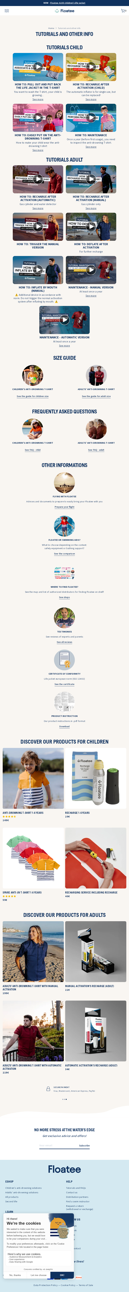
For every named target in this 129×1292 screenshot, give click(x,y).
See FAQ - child (32, 449)
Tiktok (69, 1243)
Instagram (71, 1225)
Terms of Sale (86, 1285)
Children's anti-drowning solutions (23, 1187)
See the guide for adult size (96, 396)
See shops (64, 597)
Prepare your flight (64, 506)
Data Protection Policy (45, 1285)
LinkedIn (70, 1234)
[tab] (62, 1099)
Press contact (73, 1248)
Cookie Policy (68, 1285)
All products (11, 1196)
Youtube (70, 1239)
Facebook (71, 1230)
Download (64, 726)
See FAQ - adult (96, 449)
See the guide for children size (33, 396)
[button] (9, 816)
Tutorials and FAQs (76, 1187)
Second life (11, 1201)
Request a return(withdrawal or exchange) (79, 1207)
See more (38, 99)
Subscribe (84, 1145)
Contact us (71, 1192)
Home (51, 28)
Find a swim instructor (78, 1201)
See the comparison (64, 553)
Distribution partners (77, 1196)
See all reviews (64, 641)
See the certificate (65, 684)
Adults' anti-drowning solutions (21, 1192)
